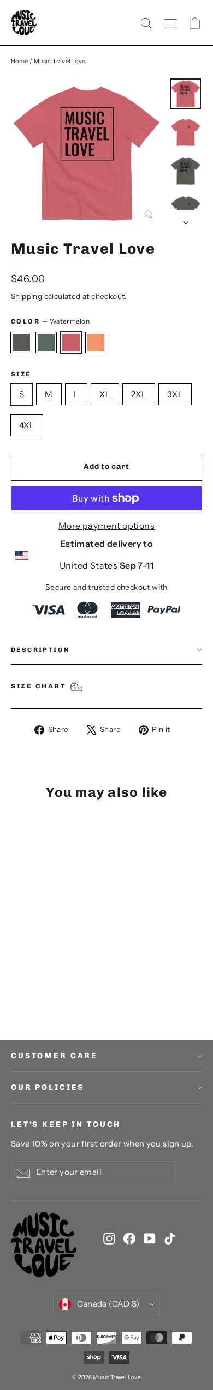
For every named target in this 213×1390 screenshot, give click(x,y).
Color (50, 321)
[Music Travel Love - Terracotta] (53, 987)
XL (104, 394)
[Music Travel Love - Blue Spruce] (29, 987)
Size (21, 374)
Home (19, 61)
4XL (26, 425)
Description (40, 650)
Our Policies (47, 1087)
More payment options (106, 525)
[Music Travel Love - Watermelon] (41, 987)
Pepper (21, 342)
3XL (175, 394)
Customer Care (54, 1055)
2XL (138, 394)
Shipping (26, 296)
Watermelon (71, 342)
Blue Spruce (46, 342)
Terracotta (96, 342)
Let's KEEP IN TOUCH (66, 1124)
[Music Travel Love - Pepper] (17, 987)
